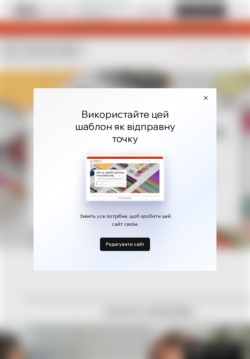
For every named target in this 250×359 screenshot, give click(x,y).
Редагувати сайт (125, 244)
